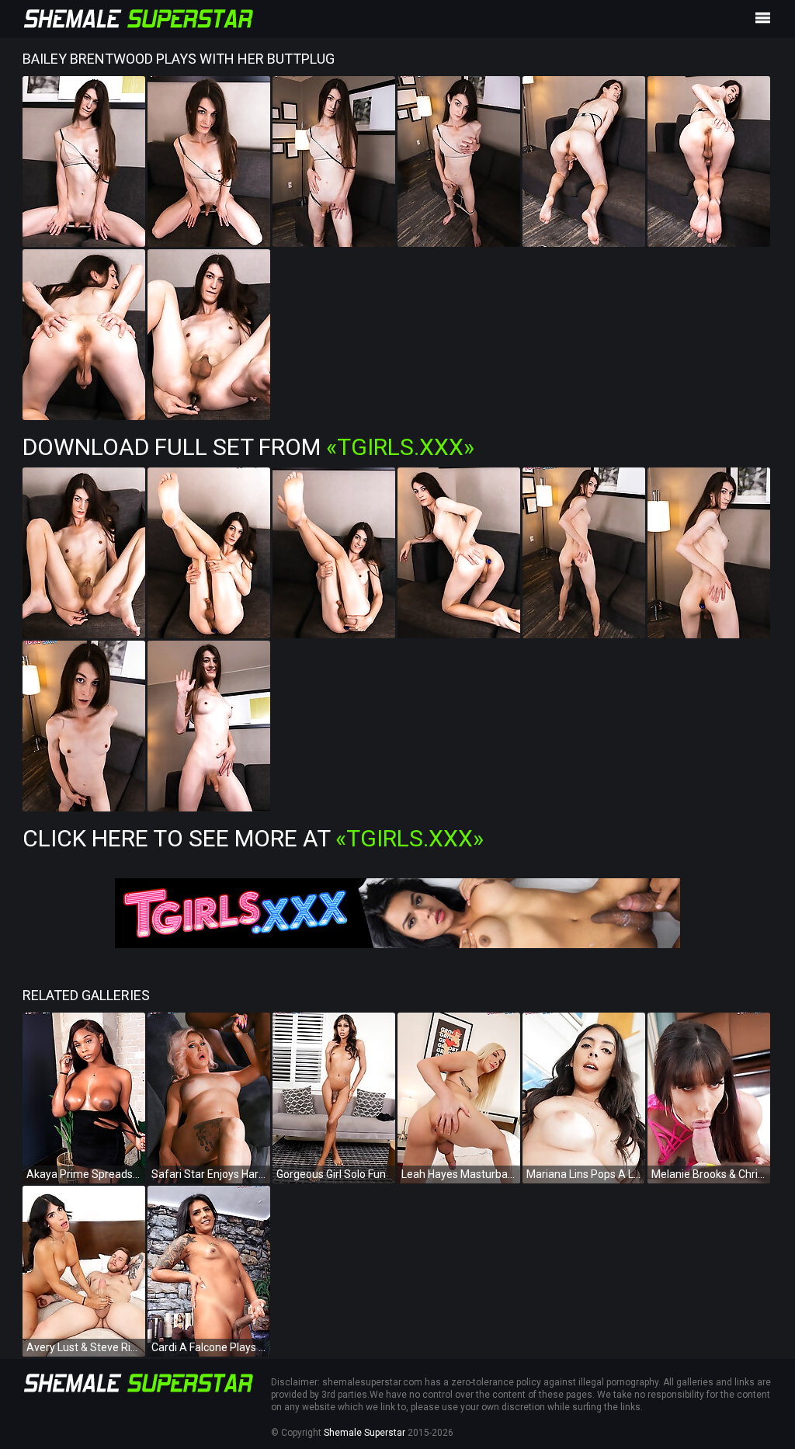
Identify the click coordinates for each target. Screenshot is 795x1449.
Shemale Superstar (364, 1432)
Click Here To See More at (253, 838)
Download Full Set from (248, 446)
